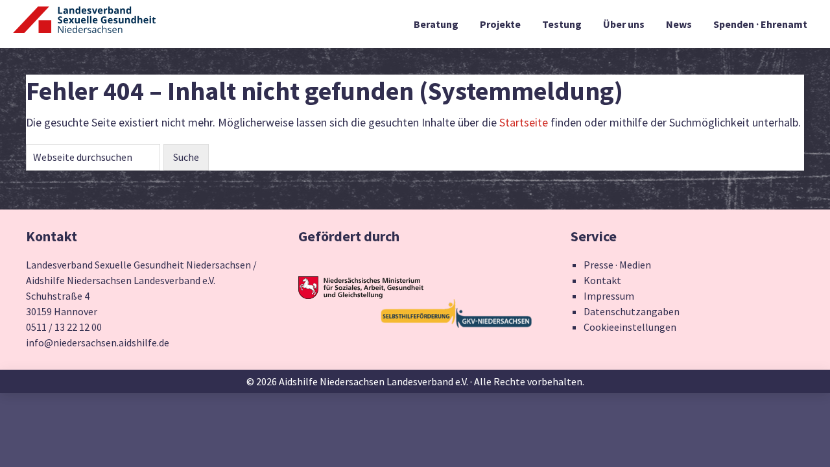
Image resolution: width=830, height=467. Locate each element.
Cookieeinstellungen (630, 326)
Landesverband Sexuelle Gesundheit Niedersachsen (84, 27)
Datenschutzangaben (632, 311)
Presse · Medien (617, 264)
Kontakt (602, 280)
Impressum (609, 295)
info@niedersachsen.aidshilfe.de (97, 342)
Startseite (523, 122)
